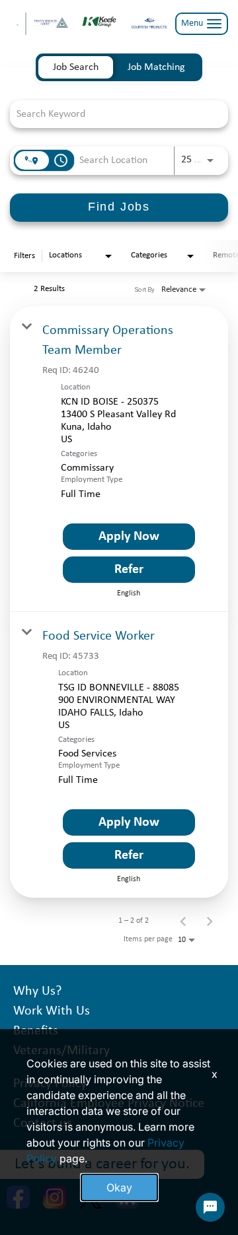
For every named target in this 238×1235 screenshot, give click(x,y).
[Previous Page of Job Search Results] (183, 921)
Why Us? (37, 991)
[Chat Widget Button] (210, 1207)
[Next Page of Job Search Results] (209, 921)
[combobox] (112, 114)
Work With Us (51, 1011)
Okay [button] (119, 1187)
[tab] (75, 67)
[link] (119, 459)
